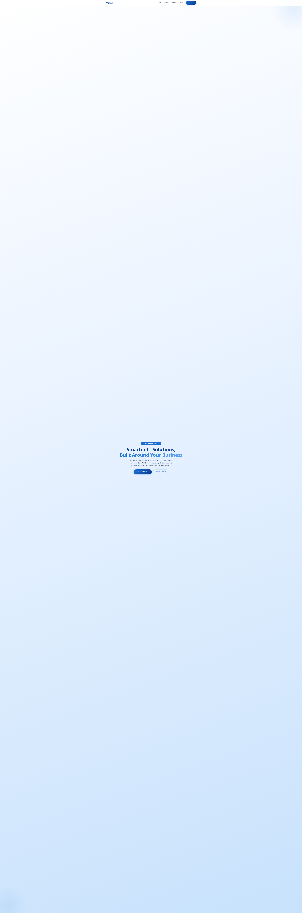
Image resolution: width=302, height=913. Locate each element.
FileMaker (174, 2)
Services (166, 2)
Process (181, 2)
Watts (109, 2)
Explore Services (161, 472)
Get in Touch (191, 3)
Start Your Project (141, 472)
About (159, 2)
